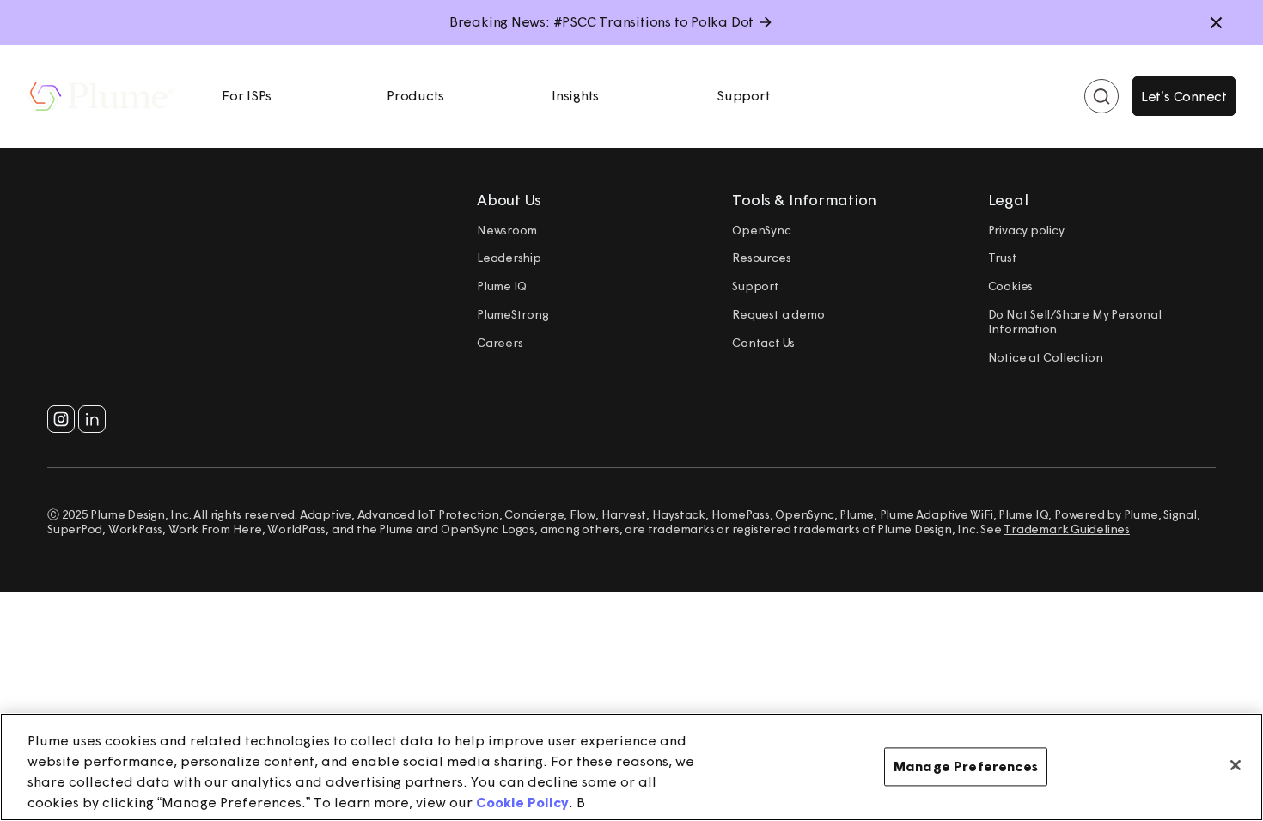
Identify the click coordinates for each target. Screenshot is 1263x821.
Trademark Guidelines (1067, 529)
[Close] (1235, 765)
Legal (1008, 200)
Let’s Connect (1184, 96)
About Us (509, 200)
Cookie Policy (522, 802)
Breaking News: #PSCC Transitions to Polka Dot (601, 21)
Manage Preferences (966, 766)
